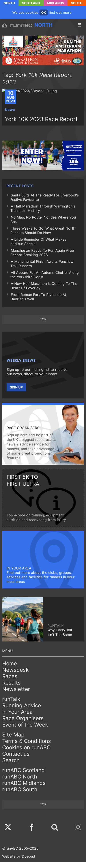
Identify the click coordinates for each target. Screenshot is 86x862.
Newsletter (16, 689)
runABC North (19, 776)
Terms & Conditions (26, 741)
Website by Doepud (18, 856)
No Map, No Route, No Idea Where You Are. (43, 219)
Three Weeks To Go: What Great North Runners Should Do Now (42, 230)
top (43, 319)
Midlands (55, 3)
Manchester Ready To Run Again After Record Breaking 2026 (42, 252)
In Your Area (17, 712)
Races (9, 676)
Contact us (16, 754)
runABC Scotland (23, 770)
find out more (60, 12)
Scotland (31, 3)
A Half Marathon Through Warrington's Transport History (42, 208)
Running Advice (21, 705)
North (9, 3)
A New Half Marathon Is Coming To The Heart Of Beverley (43, 285)
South (76, 3)
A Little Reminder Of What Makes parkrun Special (38, 241)
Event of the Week (25, 724)
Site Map (13, 734)
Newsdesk (15, 670)
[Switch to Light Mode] (78, 827)
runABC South (19, 789)
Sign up (16, 387)
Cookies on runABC (26, 747)
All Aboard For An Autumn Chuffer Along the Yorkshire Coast (44, 274)
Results (11, 682)
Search (11, 760)
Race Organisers (23, 718)
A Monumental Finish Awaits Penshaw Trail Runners (41, 263)
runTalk (11, 699)
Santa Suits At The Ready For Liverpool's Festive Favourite (44, 197)
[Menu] (79, 25)
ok (43, 12)
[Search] (54, 827)
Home (9, 663)
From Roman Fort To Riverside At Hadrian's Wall (38, 296)
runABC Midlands (24, 783)
